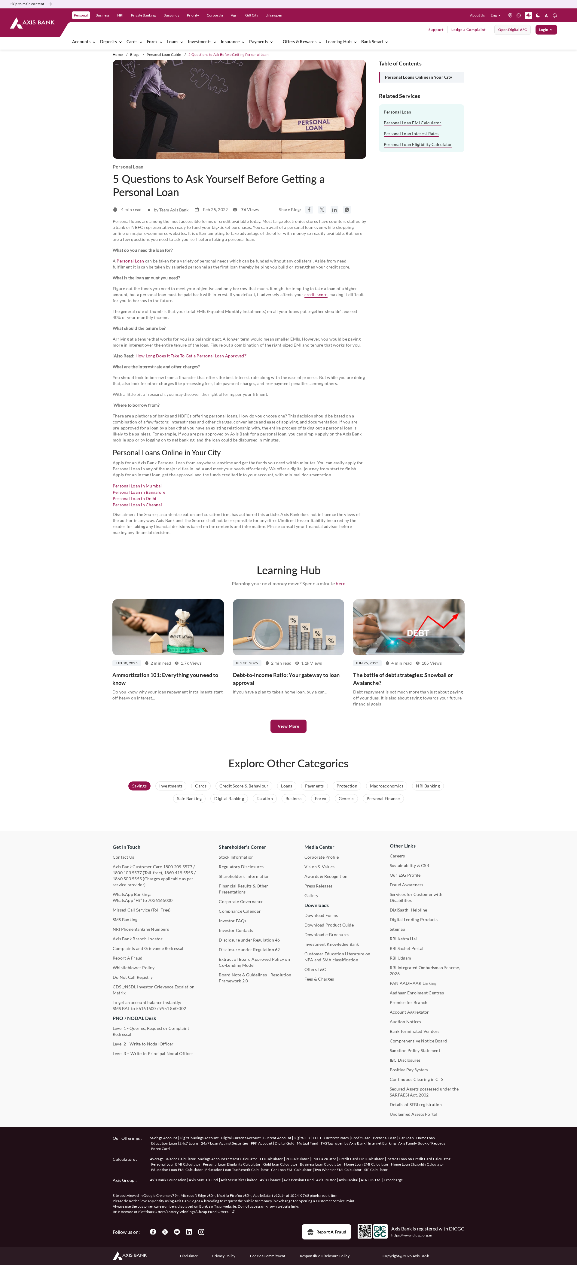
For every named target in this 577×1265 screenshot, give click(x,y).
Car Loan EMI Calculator (291, 1169)
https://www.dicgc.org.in (411, 1235)
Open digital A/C (512, 29)
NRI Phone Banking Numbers (141, 929)
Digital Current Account (241, 1138)
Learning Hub (339, 42)
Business (293, 798)
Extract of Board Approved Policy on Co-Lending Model (254, 962)
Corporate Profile (321, 857)
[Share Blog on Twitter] (322, 210)
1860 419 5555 (178, 872)
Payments (258, 42)
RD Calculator (297, 1159)
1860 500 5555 (127, 878)
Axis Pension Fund (298, 1180)
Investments (199, 42)
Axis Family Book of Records (421, 1143)
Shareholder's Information (244, 876)
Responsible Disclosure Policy (325, 1256)
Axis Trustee (326, 1180)
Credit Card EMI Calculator (361, 1159)
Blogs (134, 54)
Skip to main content (27, 4)
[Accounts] (94, 42)
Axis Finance (270, 1180)
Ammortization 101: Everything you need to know (165, 679)
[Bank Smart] (387, 42)
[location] (510, 15)
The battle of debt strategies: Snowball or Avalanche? (403, 679)
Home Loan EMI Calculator (366, 1164)
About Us (477, 15)
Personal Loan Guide (164, 54)
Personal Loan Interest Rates (411, 133)
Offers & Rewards (299, 42)
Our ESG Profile (405, 875)
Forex (152, 42)
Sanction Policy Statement (415, 1050)
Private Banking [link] (143, 15)
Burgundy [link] (171, 15)
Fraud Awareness (406, 884)
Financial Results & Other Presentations (243, 888)
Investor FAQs (232, 920)
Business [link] (102, 15)
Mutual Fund (308, 1143)
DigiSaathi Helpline (408, 909)
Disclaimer (189, 1256)
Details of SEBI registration (416, 1104)
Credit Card (361, 1138)
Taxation (265, 798)
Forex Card (160, 1148)
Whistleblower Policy (133, 967)
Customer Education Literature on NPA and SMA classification (337, 956)
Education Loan (164, 1143)
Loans (172, 42)
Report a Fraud (331, 1231)
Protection (347, 785)
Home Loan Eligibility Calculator (417, 1164)
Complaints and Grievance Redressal (148, 948)
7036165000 (160, 900)
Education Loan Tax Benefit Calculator (237, 1169)
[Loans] (182, 42)
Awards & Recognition (326, 876)
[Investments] (215, 42)
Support (436, 29)
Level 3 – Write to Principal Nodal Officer (153, 1053)
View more (288, 726)
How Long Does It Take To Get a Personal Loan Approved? (191, 355)
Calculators (124, 1159)
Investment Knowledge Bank (331, 944)
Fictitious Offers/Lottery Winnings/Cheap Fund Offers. (184, 1211)
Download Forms (321, 915)
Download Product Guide (329, 924)
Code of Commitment (267, 1256)
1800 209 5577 (177, 866)
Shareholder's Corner (242, 847)
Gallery (311, 895)
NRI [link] (120, 15)
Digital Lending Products (414, 919)
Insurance (230, 42)
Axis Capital (348, 1180)
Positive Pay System (409, 1069)
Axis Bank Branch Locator (138, 938)
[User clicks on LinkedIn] (189, 1232)
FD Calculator (271, 1159)
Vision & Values (319, 866)
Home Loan (425, 1138)
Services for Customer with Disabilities (416, 897)
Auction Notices (405, 1021)
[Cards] (141, 42)
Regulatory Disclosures (241, 866)
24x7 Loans (188, 1143)
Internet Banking (382, 1143)
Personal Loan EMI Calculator (412, 122)
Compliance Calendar (240, 911)
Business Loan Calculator (321, 1164)
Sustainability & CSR (409, 865)
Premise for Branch (408, 1002)
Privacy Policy (223, 1256)
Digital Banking (229, 798)
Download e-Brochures (327, 934)
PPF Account (262, 1143)
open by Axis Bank (350, 1143)
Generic (346, 798)
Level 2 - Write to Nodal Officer (143, 1043)
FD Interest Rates (334, 1138)
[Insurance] (243, 42)
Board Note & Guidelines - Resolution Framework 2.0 (255, 977)
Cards (132, 42)
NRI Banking (428, 785)
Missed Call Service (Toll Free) (141, 909)
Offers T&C (315, 969)
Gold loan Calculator (280, 1164)
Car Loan (406, 1138)
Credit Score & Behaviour (244, 785)
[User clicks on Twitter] (165, 1232)
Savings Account (163, 1138)
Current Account (277, 1138)
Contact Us (123, 857)
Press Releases (318, 885)
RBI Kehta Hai (403, 938)
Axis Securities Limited (239, 1180)
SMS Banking (125, 919)
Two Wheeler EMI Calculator (338, 1169)
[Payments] (271, 42)
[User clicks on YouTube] (177, 1232)
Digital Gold (285, 1143)
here (340, 583)
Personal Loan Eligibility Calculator (418, 144)
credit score (316, 294)
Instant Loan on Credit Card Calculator (418, 1159)
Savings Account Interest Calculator (227, 1159)
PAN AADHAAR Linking (413, 983)
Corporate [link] (215, 15)
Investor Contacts (236, 930)
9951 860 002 (172, 1008)
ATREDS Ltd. (371, 1180)
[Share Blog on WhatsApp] (347, 210)
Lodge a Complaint (468, 29)
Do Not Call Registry (133, 977)
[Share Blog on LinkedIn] (334, 210)
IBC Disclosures (405, 1060)
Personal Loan (130, 260)
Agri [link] (234, 15)
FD (315, 1138)
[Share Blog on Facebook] (309, 210)
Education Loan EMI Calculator (177, 1169)
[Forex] (161, 42)
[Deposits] (120, 42)
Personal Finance (383, 798)
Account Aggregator (409, 1012)
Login (543, 29)
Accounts (81, 42)
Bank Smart (372, 42)
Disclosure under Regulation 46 (249, 939)
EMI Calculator (323, 1159)
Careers (397, 855)
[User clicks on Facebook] (153, 1232)
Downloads (316, 905)
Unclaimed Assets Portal (413, 1114)
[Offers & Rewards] (320, 42)
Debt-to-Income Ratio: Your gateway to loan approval (286, 679)
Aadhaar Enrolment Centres (417, 992)
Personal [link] (81, 15)
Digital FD (302, 1138)
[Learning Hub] (355, 42)
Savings (139, 785)
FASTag (327, 1143)
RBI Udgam (400, 957)
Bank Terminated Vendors (415, 1031)
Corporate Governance (241, 901)
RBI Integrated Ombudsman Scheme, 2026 (425, 970)
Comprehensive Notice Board (418, 1040)
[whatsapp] (518, 15)
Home (118, 54)
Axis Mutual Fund (203, 1180)
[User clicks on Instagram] (201, 1232)
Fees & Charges (319, 978)
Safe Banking (189, 798)
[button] (496, 15)
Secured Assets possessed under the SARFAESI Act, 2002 (424, 1091)
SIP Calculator (376, 1169)
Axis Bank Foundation (168, 1180)
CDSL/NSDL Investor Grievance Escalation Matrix (153, 989)
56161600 (146, 1008)
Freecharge (393, 1180)
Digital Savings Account (199, 1138)
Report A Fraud (127, 957)
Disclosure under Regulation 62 (249, 949)
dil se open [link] (274, 15)
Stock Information (236, 857)
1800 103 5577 (127, 872)
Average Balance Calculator (173, 1159)
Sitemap (397, 929)
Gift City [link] (251, 15)
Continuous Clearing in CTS (416, 1079)
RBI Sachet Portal (406, 948)
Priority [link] (193, 15)
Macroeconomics (386, 785)
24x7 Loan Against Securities (225, 1143)
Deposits (108, 42)
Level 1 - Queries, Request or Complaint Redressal (151, 1031)
